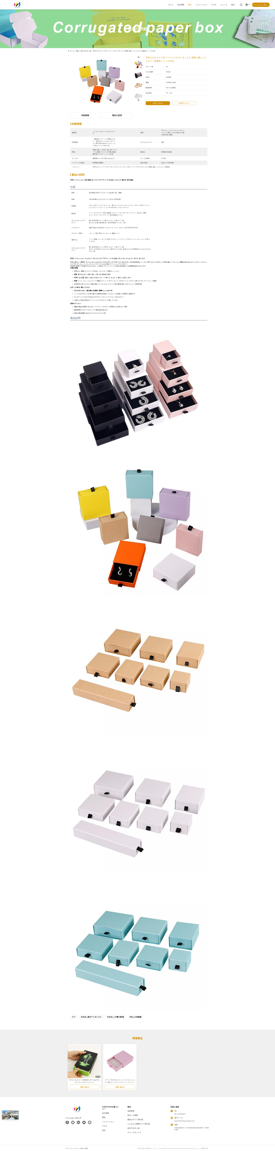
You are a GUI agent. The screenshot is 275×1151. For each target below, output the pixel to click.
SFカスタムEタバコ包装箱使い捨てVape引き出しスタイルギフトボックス (84, 1081)
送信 (233, 5)
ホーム (170, 5)
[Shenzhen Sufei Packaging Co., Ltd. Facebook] (67, 1122)
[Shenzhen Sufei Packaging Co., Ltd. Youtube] (84, 1122)
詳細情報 (85, 115)
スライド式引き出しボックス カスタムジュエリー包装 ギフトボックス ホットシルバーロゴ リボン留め (119, 1081)
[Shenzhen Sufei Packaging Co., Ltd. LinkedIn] (78, 1122)
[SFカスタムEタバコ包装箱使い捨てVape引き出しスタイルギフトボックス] (84, 1061)
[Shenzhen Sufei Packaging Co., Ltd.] (17, 5)
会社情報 (180, 5)
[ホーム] (77, 1112)
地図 (86, 1148)
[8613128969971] (90, 1122)
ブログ (104, 1126)
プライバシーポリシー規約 (74, 1148)
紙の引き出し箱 (86, 51)
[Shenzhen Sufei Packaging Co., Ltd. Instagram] (73, 1122)
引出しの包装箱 (135, 1017)
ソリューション (201, 5)
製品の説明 (117, 115)
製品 (190, 5)
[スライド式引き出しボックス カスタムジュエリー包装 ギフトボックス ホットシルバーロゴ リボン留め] (120, 1061)
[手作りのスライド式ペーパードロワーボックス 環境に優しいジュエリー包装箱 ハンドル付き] (101, 81)
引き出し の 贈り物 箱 (115, 1017)
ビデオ (213, 5)
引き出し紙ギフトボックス (91, 1017)
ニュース (223, 5)
